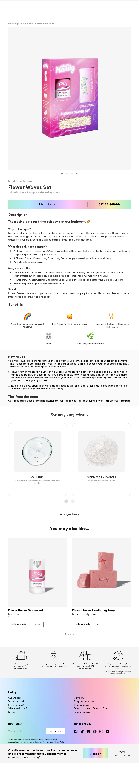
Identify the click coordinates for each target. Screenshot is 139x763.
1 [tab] (62, 173)
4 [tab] (69, 173)
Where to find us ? (17, 708)
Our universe (15, 697)
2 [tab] (64, 173)
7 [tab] (77, 173)
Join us (11, 711)
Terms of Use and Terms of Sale (90, 708)
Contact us (79, 697)
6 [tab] (74, 173)
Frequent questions (84, 701)
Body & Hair (27, 23)
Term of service (82, 711)
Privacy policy (81, 704)
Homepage (13, 23)
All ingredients (69, 514)
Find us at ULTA (16, 704)
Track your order (17, 701)
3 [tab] (67, 173)
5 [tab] (72, 173)
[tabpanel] (69, 99)
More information (122, 753)
